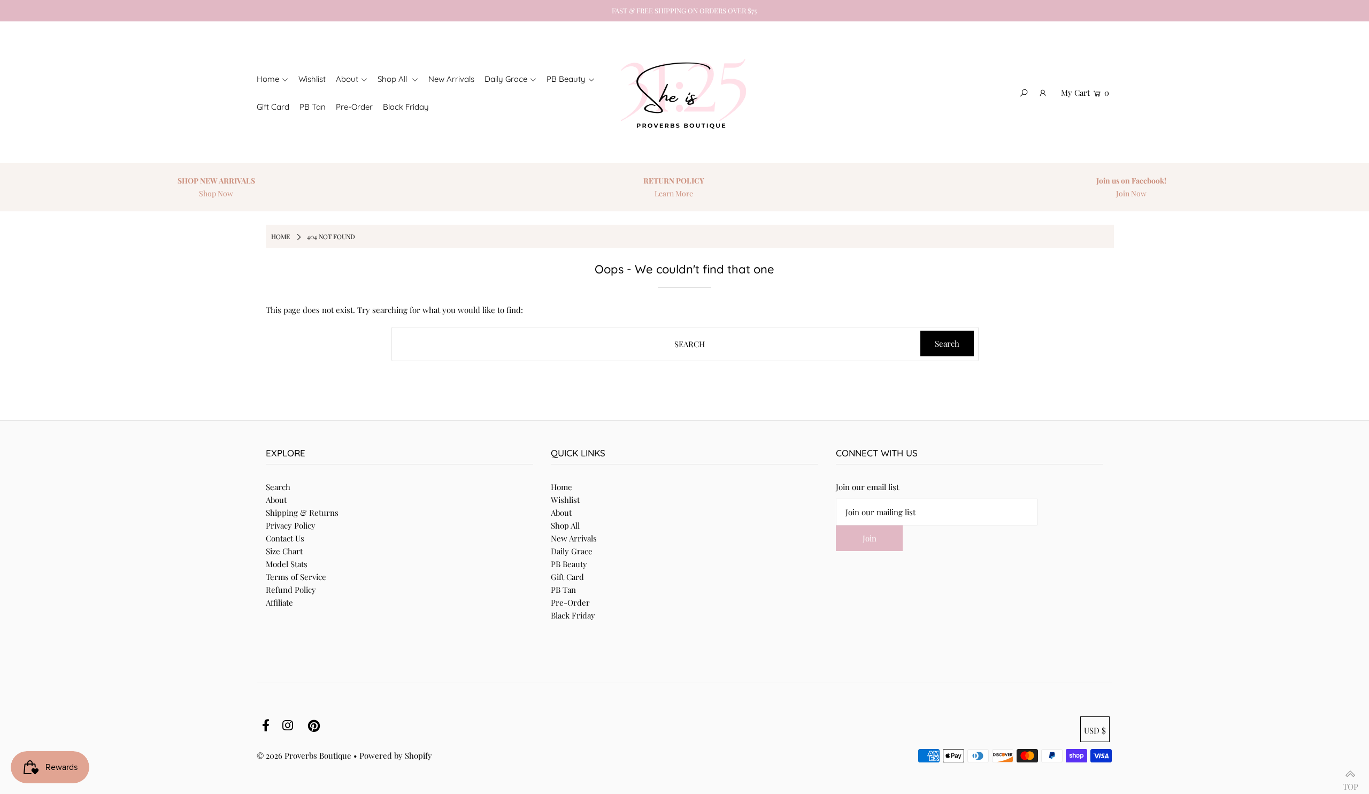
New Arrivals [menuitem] (451, 79)
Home (561, 487)
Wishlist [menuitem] (312, 79)
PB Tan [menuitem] (312, 107)
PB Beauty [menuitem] (566, 79)
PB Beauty (569, 564)
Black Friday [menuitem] (406, 107)
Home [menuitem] (268, 79)
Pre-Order (570, 602)
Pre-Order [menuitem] (354, 107)
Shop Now (216, 193)
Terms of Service (296, 576)
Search (278, 487)
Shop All (565, 525)
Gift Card (567, 576)
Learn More (674, 193)
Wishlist (565, 499)
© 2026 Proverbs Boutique (304, 755)
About (276, 499)
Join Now (1131, 193)
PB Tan (563, 589)
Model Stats (286, 564)
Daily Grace (572, 551)
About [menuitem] (347, 79)
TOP (1350, 782)
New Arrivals (574, 538)
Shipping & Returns (302, 512)
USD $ (1095, 730)
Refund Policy (291, 589)
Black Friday (573, 615)
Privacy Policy (291, 525)
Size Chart (284, 551)
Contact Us (285, 538)
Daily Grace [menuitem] (505, 79)
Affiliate (279, 602)
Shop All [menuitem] (393, 79)
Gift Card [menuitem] (273, 107)
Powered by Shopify (395, 755)
